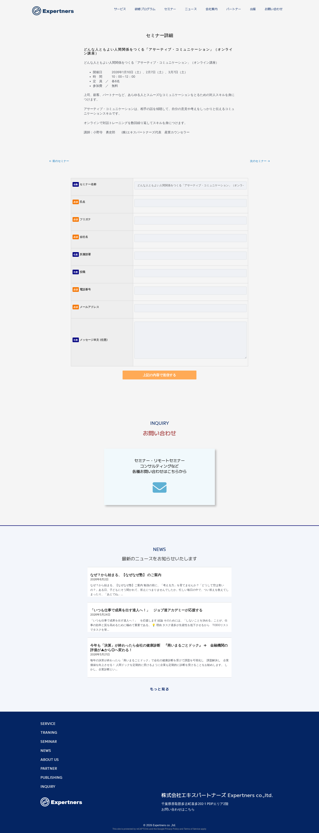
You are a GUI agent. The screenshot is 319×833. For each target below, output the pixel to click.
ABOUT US (49, 759)
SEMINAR (48, 741)
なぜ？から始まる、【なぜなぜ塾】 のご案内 (125, 575)
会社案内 (211, 9)
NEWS (45, 750)
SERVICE (47, 723)
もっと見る (159, 688)
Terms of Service (192, 829)
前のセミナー (59, 161)
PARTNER (48, 768)
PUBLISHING (51, 777)
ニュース (191, 9)
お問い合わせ (273, 9)
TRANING (48, 732)
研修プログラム (145, 9)
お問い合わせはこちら (178, 809)
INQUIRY (47, 786)
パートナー (233, 9)
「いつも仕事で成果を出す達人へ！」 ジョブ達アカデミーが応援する (146, 610)
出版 (253, 9)
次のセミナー (260, 161)
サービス (120, 9)
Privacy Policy (172, 829)
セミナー (170, 9)
